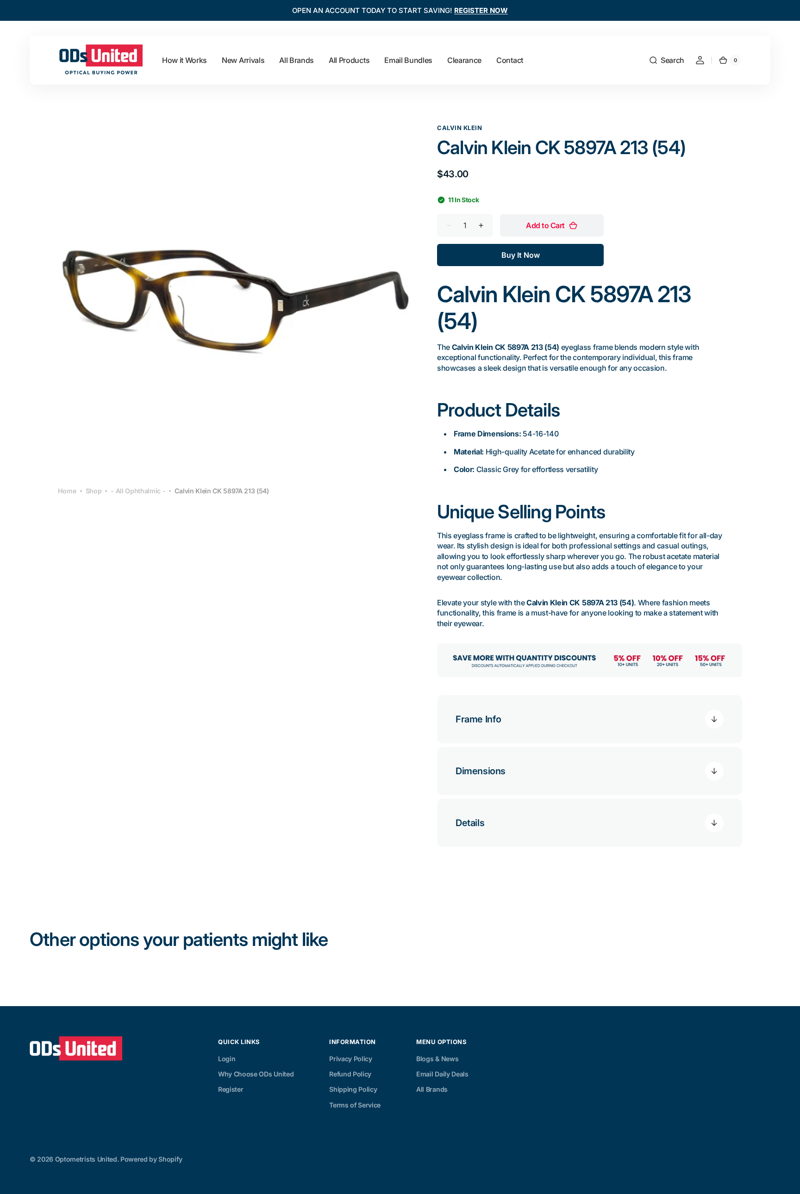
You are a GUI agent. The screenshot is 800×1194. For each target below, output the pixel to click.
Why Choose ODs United (256, 1074)
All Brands (432, 1089)
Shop (94, 491)
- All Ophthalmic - (138, 491)
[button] (666, 60)
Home (67, 491)
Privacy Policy (350, 1059)
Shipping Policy (353, 1089)
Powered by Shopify (151, 1159)
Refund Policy (350, 1074)
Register (230, 1089)
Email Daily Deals (442, 1074)
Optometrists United (86, 1159)
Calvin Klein (459, 127)
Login (226, 1059)
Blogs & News (437, 1059)
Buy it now (520, 255)
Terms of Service (355, 1105)
